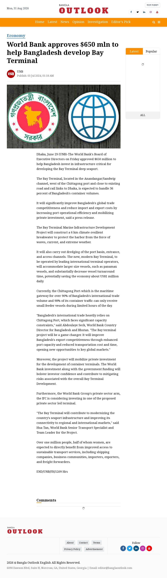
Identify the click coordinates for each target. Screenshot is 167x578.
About (70, 542)
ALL (142, 115)
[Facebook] (131, 11)
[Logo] (83, 8)
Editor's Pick (121, 22)
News (65, 22)
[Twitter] (138, 11)
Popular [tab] (151, 51)
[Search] (153, 22)
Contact (83, 542)
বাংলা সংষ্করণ (152, 5)
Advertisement (94, 549)
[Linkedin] (144, 11)
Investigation (98, 22)
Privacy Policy (72, 549)
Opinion (78, 22)
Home (39, 22)
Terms (96, 542)
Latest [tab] (134, 51)
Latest (52, 22)
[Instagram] (151, 11)
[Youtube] (157, 11)
